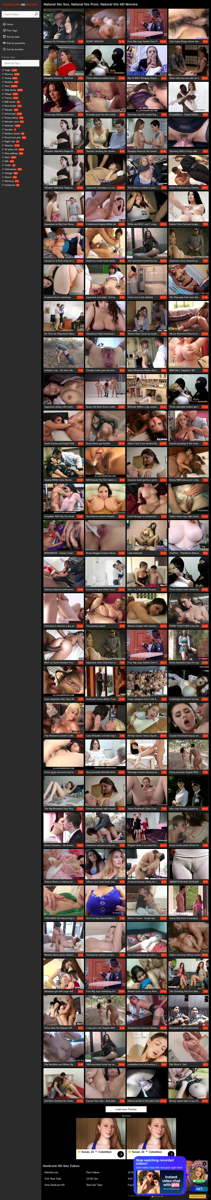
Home (9, 24)
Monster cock (14, 121)
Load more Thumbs (126, 1109)
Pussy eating (13, 117)
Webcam (12, 125)
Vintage (10, 173)
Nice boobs (12, 105)
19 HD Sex (92, 1178)
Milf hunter (11, 101)
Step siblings (13, 153)
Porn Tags (11, 30)
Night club (11, 141)
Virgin (10, 70)
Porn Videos (92, 1172)
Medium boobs (14, 133)
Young (10, 78)
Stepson (11, 145)
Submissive (12, 169)
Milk (9, 161)
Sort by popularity (15, 43)
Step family (13, 90)
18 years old (14, 149)
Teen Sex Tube (94, 1184)
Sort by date (12, 36)
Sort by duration (14, 49)
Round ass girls (15, 137)
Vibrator (11, 109)
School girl (13, 113)
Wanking (11, 181)
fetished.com (51, 1172)
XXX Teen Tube (53, 1178)
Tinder (9, 165)
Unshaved (11, 185)
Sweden (10, 129)
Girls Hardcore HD (55, 1184)
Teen (10, 86)
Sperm (10, 177)
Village (11, 94)
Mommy (11, 74)
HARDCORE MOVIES (20, 4)
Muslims (11, 82)
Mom (10, 157)
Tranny (11, 98)
